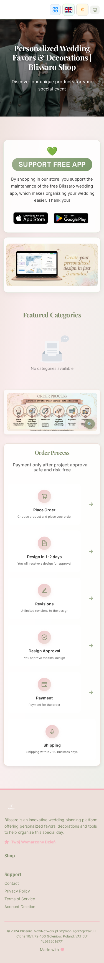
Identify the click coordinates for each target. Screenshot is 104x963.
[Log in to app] (55, 9)
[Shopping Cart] (95, 10)
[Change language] (68, 10)
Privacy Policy (17, 891)
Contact (11, 883)
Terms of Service (19, 898)
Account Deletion (19, 906)
